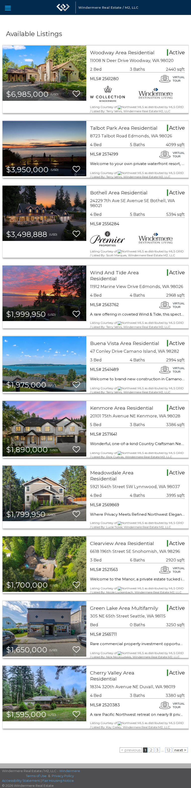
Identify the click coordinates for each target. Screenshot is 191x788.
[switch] (76, 94)
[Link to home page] (63, 7)
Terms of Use (36, 776)
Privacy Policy (63, 776)
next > (180, 750)
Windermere (69, 771)
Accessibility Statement (21, 781)
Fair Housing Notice (58, 781)
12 (168, 750)
